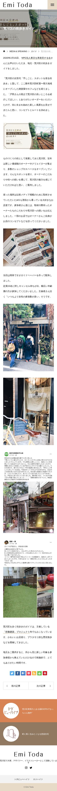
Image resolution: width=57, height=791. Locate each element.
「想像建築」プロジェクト (16, 632)
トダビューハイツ (21, 779)
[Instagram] (26, 767)
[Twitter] (30, 767)
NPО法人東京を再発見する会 (36, 58)
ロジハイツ (38, 779)
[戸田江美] (17, 4)
